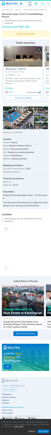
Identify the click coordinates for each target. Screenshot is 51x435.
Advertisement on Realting (13, 407)
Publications (7, 394)
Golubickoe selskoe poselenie (34, 9)
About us (5, 400)
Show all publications (25, 333)
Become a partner (9, 397)
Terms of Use (7, 410)
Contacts (5, 403)
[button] (21, 4)
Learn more (18, 426)
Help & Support (9, 389)
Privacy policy (7, 413)
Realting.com (7, 9)
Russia (17, 9)
